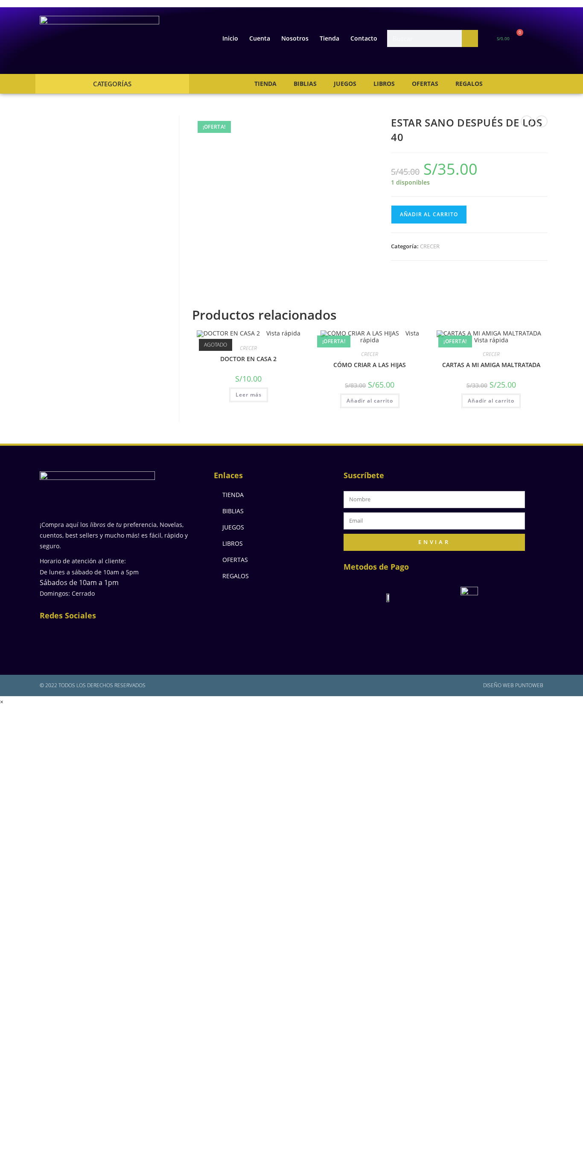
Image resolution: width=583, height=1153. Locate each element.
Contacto (363, 38)
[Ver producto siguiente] (542, 121)
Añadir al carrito (429, 214)
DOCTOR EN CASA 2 (248, 359)
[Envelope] (108, 636)
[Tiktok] (163, 636)
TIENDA (265, 83)
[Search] (470, 38)
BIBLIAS (305, 83)
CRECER (430, 246)
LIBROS (384, 83)
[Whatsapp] (136, 636)
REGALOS (469, 83)
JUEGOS (345, 83)
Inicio (230, 38)
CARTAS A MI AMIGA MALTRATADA (491, 365)
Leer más (249, 394)
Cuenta (259, 38)
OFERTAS (425, 83)
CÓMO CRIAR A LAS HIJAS (369, 365)
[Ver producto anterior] (527, 121)
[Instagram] (80, 636)
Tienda (329, 38)
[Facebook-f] (52, 636)
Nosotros (295, 38)
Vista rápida (282, 333)
